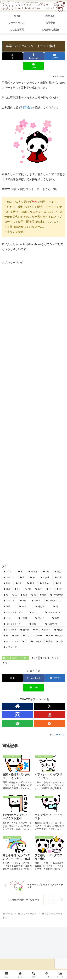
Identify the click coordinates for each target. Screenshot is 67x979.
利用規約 (26, 107)
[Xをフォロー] (49, 706)
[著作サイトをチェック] (17, 706)
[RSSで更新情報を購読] (49, 723)
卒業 (57, 658)
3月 (36, 658)
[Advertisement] (33, 412)
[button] (60, 632)
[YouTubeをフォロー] (49, 714)
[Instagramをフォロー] (17, 714)
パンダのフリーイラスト (16, 658)
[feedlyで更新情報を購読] (17, 723)
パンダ (46, 658)
